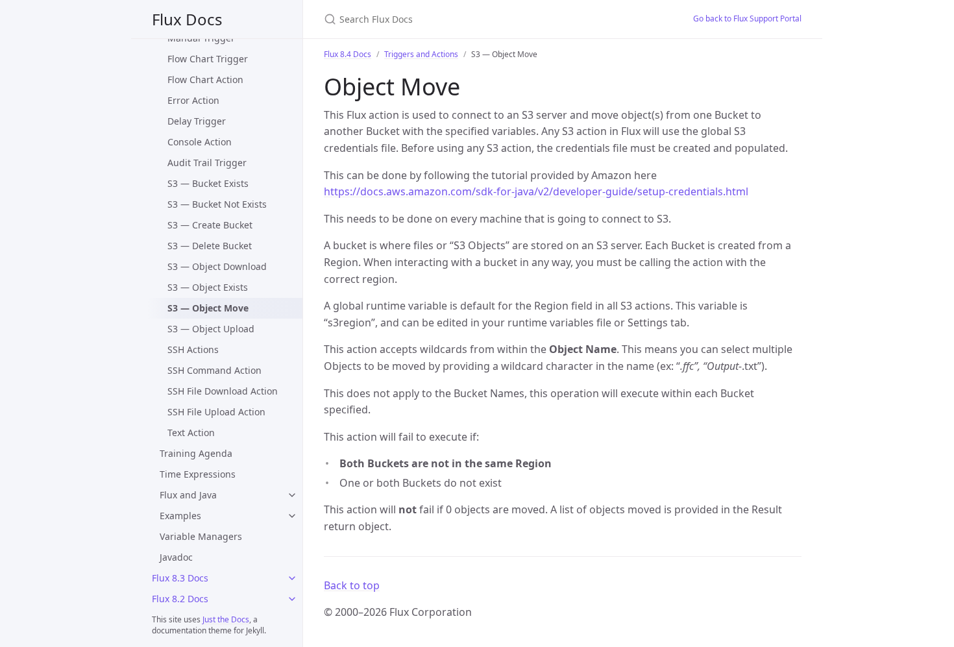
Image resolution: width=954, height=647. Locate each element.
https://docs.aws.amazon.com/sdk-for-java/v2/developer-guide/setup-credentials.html (536, 191)
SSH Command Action (214, 370)
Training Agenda (196, 453)
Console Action (199, 142)
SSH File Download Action (222, 391)
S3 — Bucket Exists (208, 183)
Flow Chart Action (205, 79)
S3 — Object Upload (210, 329)
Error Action (193, 100)
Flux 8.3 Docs (180, 578)
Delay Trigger (196, 121)
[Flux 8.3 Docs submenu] (292, 578)
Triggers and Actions (421, 54)
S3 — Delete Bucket (209, 245)
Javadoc (176, 557)
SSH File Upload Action (216, 412)
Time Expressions (198, 474)
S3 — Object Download (217, 266)
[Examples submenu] (292, 516)
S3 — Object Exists (207, 287)
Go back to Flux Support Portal (747, 18)
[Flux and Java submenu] (292, 495)
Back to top (352, 585)
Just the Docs (225, 619)
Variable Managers (201, 536)
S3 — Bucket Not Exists (217, 204)
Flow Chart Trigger (207, 59)
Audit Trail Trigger (207, 162)
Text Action (191, 432)
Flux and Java (188, 495)
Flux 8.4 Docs (347, 54)
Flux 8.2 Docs (180, 598)
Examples (180, 515)
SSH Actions (193, 349)
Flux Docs (187, 19)
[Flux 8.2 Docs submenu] (292, 599)
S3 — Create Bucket (209, 225)
